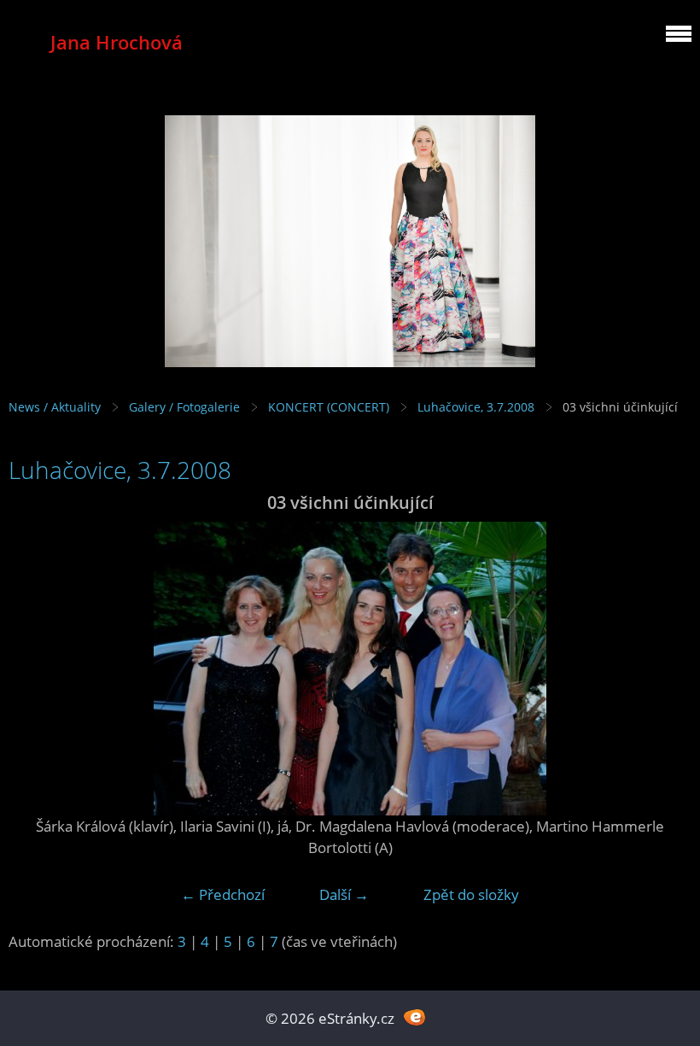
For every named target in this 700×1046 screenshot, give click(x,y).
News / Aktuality (55, 407)
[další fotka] (664, 668)
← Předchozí (223, 894)
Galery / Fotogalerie (184, 407)
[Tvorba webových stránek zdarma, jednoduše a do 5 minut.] (414, 1017)
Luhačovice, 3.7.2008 (475, 407)
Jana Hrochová (116, 42)
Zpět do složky (471, 894)
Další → (344, 894)
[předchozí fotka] (36, 668)
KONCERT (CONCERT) (328, 407)
